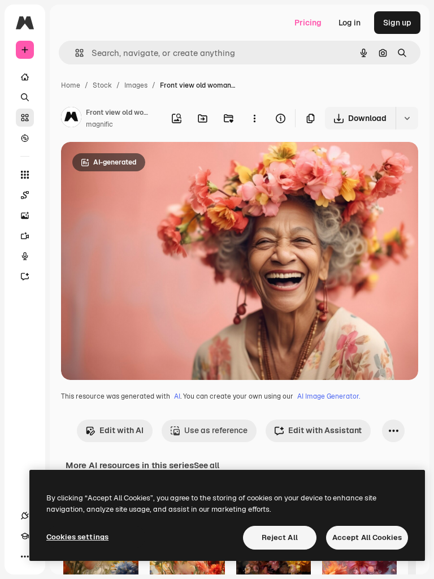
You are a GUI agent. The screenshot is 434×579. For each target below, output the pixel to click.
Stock (102, 85)
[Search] (25, 97)
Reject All (280, 537)
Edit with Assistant (325, 430)
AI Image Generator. (328, 396)
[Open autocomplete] (74, 53)
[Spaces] (25, 195)
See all (206, 465)
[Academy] (25, 536)
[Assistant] (25, 276)
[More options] (254, 118)
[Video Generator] (25, 236)
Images (135, 85)
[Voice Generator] (25, 256)
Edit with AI (121, 430)
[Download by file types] (407, 118)
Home (70, 85)
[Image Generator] (25, 215)
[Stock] (25, 118)
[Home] (25, 77)
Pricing (308, 23)
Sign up (397, 23)
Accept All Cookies (367, 537)
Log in (349, 23)
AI (177, 396)
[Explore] (25, 138)
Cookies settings (77, 537)
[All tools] (25, 175)
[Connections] (25, 516)
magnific (99, 124)
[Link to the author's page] (71, 119)
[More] (25, 556)
